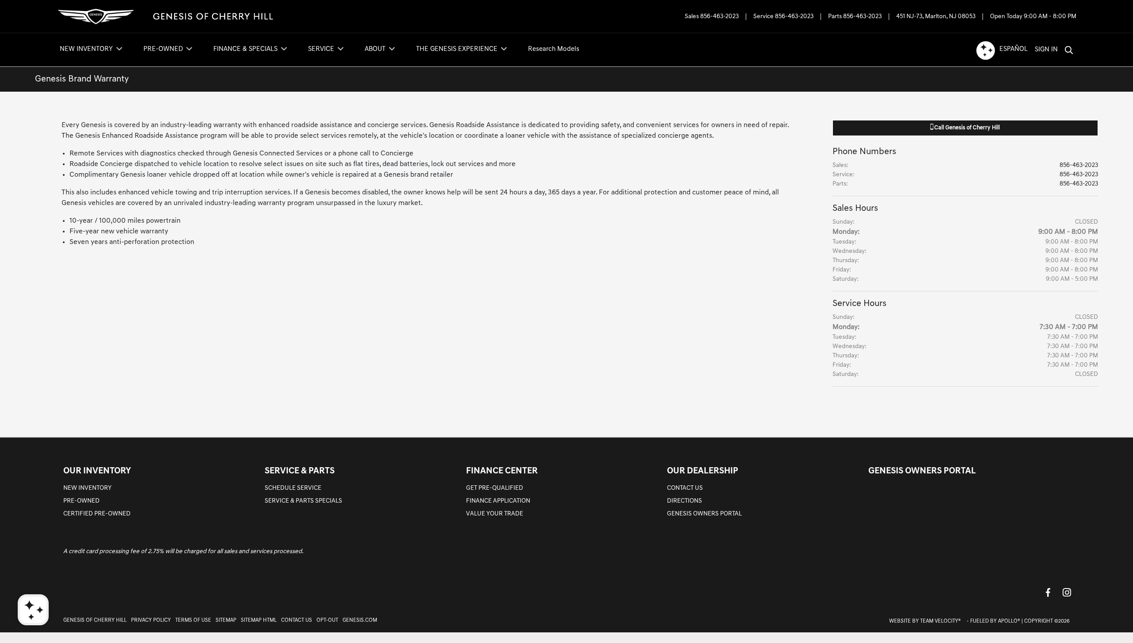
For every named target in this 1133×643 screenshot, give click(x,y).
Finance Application (498, 501)
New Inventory (87, 488)
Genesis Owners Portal (704, 514)
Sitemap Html (259, 620)
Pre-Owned (81, 501)
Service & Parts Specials (303, 501)
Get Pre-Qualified (494, 488)
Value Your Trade (494, 514)
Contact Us (685, 488)
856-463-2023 (719, 16)
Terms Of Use (193, 620)
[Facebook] (1048, 592)
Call (966, 128)
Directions (684, 501)
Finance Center (502, 471)
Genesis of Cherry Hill (95, 620)
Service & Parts (300, 471)
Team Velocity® (940, 621)
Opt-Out (327, 620)
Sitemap (226, 620)
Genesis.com (360, 620)
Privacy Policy (151, 620)
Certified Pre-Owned (97, 514)
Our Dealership (702, 471)
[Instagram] (1066, 592)
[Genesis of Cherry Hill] (166, 17)
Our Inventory (97, 471)
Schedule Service (293, 488)
